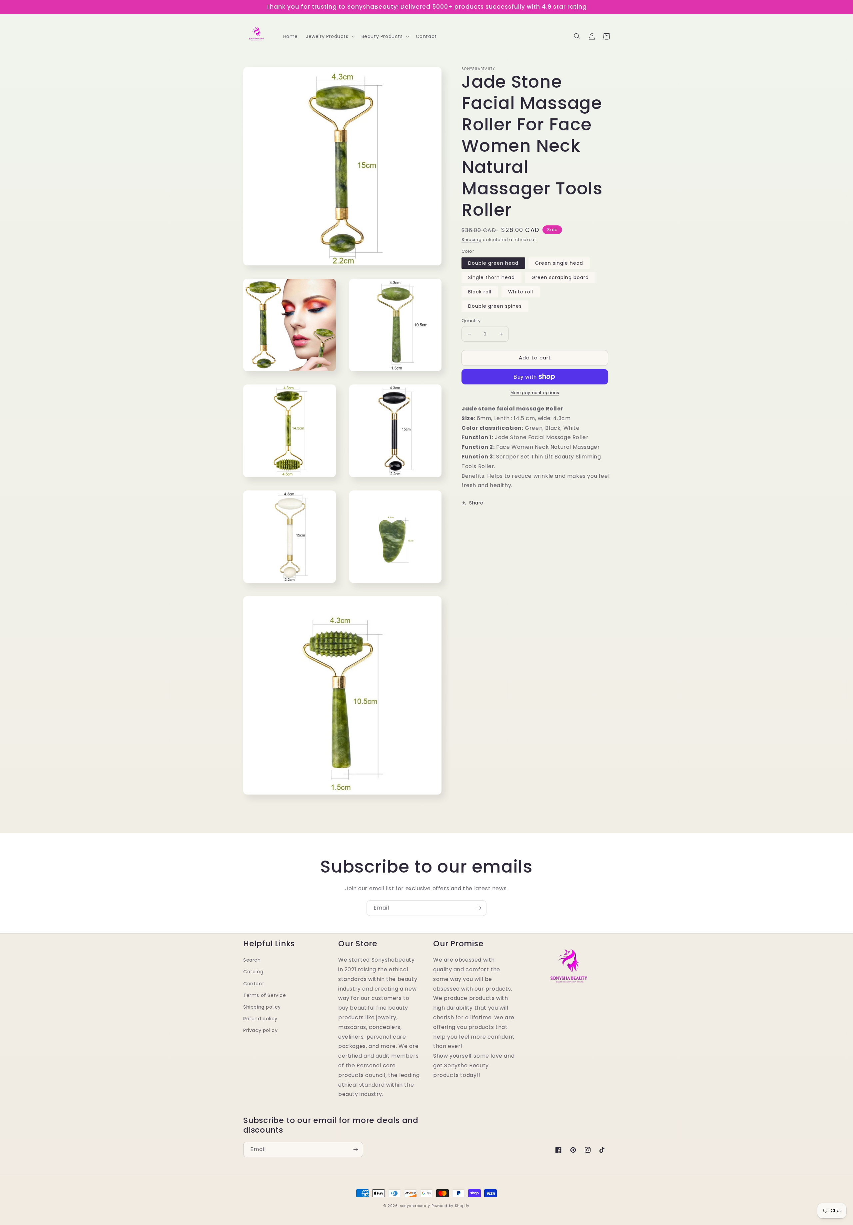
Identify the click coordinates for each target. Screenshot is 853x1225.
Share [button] (476, 502)
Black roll (479, 292)
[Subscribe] (478, 908)
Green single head (559, 263)
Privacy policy (260, 1030)
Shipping (471, 239)
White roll (520, 292)
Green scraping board (560, 277)
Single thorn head (491, 277)
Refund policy (260, 1018)
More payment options (534, 392)
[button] (330, 36)
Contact (253, 983)
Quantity (470, 321)
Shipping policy (262, 1007)
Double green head (493, 263)
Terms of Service (264, 995)
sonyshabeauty (415, 1205)
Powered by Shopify (450, 1205)
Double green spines (495, 306)
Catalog (253, 971)
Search (252, 960)
